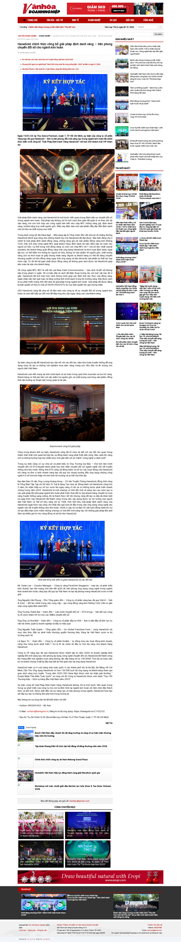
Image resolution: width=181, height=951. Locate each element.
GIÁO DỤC (130, 20)
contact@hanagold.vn (37, 711)
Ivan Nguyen (46, 939)
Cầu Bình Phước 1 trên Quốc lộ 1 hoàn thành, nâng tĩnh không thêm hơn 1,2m (50, 69)
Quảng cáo (32, 930)
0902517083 (158, 928)
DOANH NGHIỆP (94, 20)
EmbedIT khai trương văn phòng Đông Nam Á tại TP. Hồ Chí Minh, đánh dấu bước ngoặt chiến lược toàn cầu (146, 143)
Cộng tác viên (42, 930)
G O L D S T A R (31, 939)
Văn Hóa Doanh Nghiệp (37, 925)
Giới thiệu (23, 930)
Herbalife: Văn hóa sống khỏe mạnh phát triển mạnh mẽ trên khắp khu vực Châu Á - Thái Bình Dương (146, 156)
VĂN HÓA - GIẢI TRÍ (55, 20)
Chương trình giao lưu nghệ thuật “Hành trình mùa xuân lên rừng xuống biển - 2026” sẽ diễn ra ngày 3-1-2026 (61, 64)
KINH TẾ (75, 20)
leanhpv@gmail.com (79, 801)
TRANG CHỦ (32, 20)
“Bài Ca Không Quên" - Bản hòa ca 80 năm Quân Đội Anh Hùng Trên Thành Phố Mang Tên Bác (146, 90)
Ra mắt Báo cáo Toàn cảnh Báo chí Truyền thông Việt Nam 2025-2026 (47, 59)
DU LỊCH (113, 20)
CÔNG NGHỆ (148, 20)
